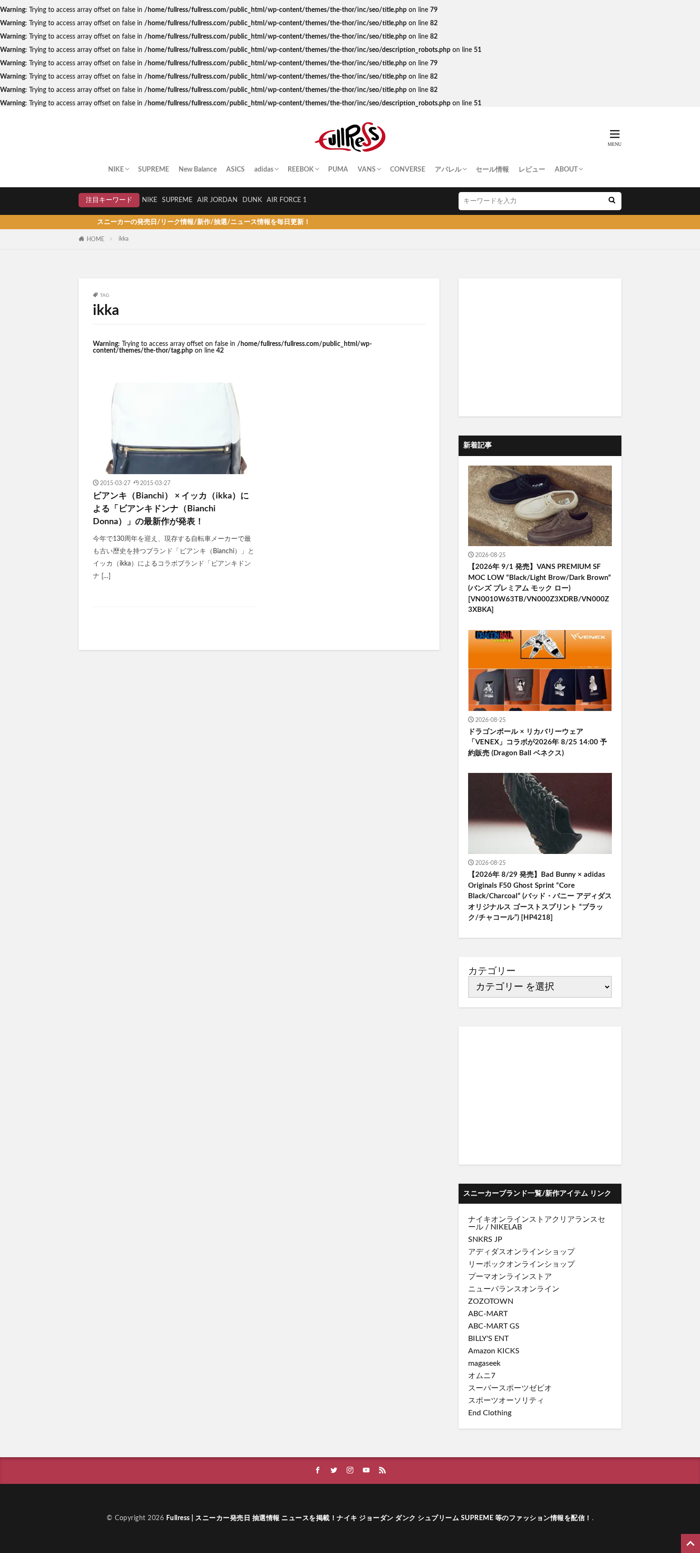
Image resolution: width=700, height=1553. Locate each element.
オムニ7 (481, 1376)
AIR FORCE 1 (287, 200)
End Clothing (489, 1413)
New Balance (198, 169)
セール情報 (492, 169)
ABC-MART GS (494, 1326)
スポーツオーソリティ (506, 1400)
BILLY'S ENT (488, 1338)
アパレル (448, 169)
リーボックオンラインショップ (521, 1264)
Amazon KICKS (494, 1351)
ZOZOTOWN (490, 1301)
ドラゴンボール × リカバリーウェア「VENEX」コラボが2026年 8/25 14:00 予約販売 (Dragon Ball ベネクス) (537, 742)
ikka (124, 239)
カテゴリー (492, 971)
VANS (367, 169)
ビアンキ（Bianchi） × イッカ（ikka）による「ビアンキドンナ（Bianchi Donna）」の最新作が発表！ (171, 509)
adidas (263, 169)
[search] (611, 201)
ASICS (235, 169)
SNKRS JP (485, 1239)
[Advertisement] (540, 347)
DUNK (252, 200)
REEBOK (301, 169)
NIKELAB (506, 1227)
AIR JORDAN (217, 200)
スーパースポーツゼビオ (510, 1388)
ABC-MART (488, 1314)
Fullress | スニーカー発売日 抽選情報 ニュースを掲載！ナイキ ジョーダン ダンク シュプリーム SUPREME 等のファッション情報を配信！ (379, 1518)
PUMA (338, 169)
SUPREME (153, 169)
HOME (95, 239)
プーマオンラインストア (510, 1276)
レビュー (532, 169)
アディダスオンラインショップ (521, 1252)
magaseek (484, 1363)
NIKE (116, 169)
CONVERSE (407, 169)
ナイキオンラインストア (510, 1219)
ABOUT (566, 169)
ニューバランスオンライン (514, 1289)
